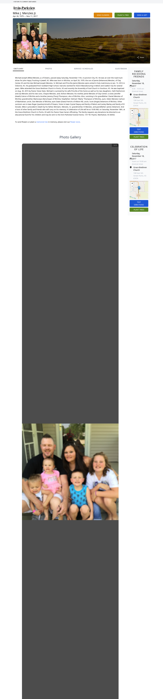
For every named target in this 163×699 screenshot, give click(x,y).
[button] (139, 115)
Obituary (18, 68)
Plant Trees (139, 137)
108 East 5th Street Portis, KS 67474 (139, 103)
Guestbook (121, 68)
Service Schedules (83, 68)
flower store (75, 122)
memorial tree (42, 122)
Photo (48, 68)
